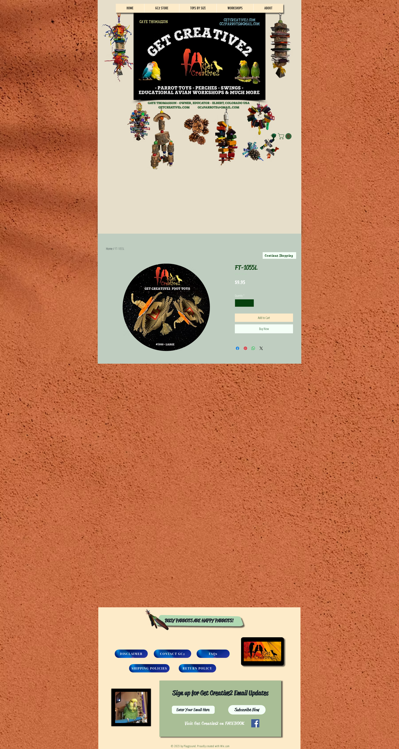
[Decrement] (238, 303)
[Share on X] (261, 348)
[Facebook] (255, 723)
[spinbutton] (244, 303)
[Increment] (250, 303)
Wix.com (225, 746)
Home (109, 248)
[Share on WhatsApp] (253, 348)
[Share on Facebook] (237, 348)
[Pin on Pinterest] (245, 348)
